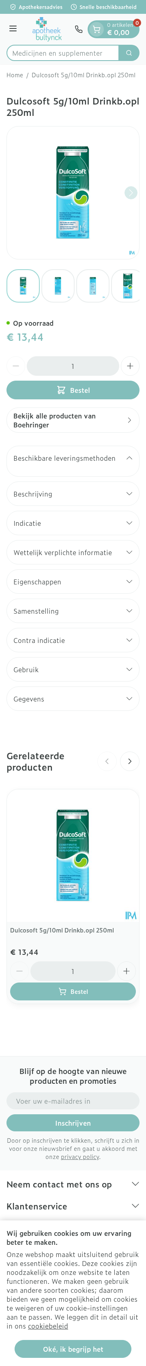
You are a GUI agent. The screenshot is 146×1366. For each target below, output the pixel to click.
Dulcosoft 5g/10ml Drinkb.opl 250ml (62, 930)
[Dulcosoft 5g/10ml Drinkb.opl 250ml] (73, 855)
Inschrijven (73, 1123)
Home (14, 75)
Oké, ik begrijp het (73, 1349)
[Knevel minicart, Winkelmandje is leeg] (96, 29)
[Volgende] (131, 192)
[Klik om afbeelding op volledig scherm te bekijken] (73, 192)
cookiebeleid (48, 1326)
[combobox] (62, 53)
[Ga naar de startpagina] (47, 29)
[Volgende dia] (130, 761)
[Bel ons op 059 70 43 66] (79, 29)
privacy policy (80, 1156)
